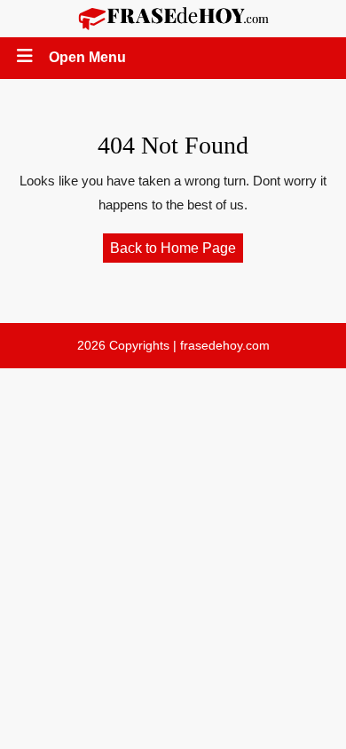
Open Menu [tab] (89, 59)
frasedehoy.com (225, 345)
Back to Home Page (176, 251)
